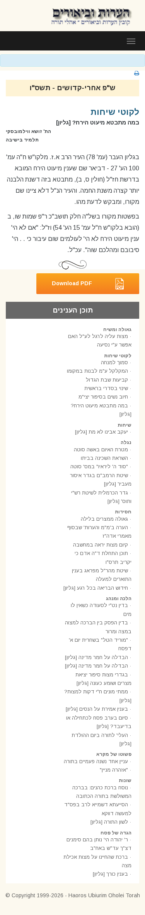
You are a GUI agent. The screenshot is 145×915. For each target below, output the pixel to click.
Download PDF (72, 283)
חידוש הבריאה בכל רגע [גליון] (95, 588)
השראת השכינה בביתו (104, 458)
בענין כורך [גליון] (110, 874)
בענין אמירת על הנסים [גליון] (97, 709)
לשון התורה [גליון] (109, 822)
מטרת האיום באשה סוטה (101, 449)
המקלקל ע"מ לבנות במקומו (97, 371)
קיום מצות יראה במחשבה (100, 545)
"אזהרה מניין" (114, 770)
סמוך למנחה (114, 362)
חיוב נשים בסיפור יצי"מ (103, 397)
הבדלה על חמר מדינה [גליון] (96, 657)
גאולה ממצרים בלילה (104, 519)
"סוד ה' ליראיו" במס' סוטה (99, 466)
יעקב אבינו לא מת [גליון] (101, 432)
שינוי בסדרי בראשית (106, 388)
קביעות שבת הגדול (107, 380)
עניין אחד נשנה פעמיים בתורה (96, 761)
